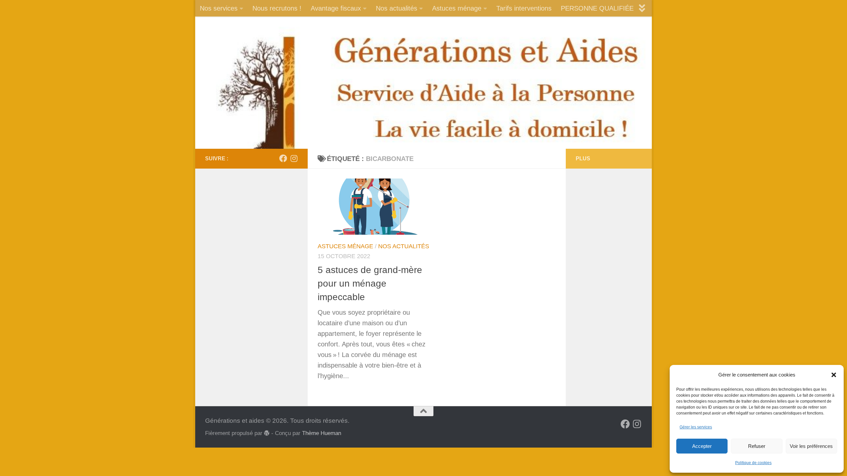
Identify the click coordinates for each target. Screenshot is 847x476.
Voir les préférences (811, 446)
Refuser (756, 446)
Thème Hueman (321, 433)
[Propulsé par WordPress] (267, 433)
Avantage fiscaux (336, 8)
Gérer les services (696, 427)
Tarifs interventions (524, 8)
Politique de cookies (753, 462)
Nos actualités (396, 8)
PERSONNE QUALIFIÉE (597, 8)
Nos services (219, 8)
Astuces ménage (456, 8)
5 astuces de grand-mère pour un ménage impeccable (370, 283)
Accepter (702, 446)
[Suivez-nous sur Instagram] (294, 158)
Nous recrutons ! (276, 8)
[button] (833, 375)
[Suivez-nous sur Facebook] (283, 158)
